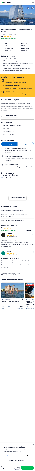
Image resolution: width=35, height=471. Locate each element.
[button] (17, 468)
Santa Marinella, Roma (9, 34)
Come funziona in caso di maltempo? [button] (12, 210)
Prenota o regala (27, 468)
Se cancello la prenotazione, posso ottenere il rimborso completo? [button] (14, 215)
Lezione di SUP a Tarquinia (10, 301)
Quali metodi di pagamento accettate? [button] (12, 220)
